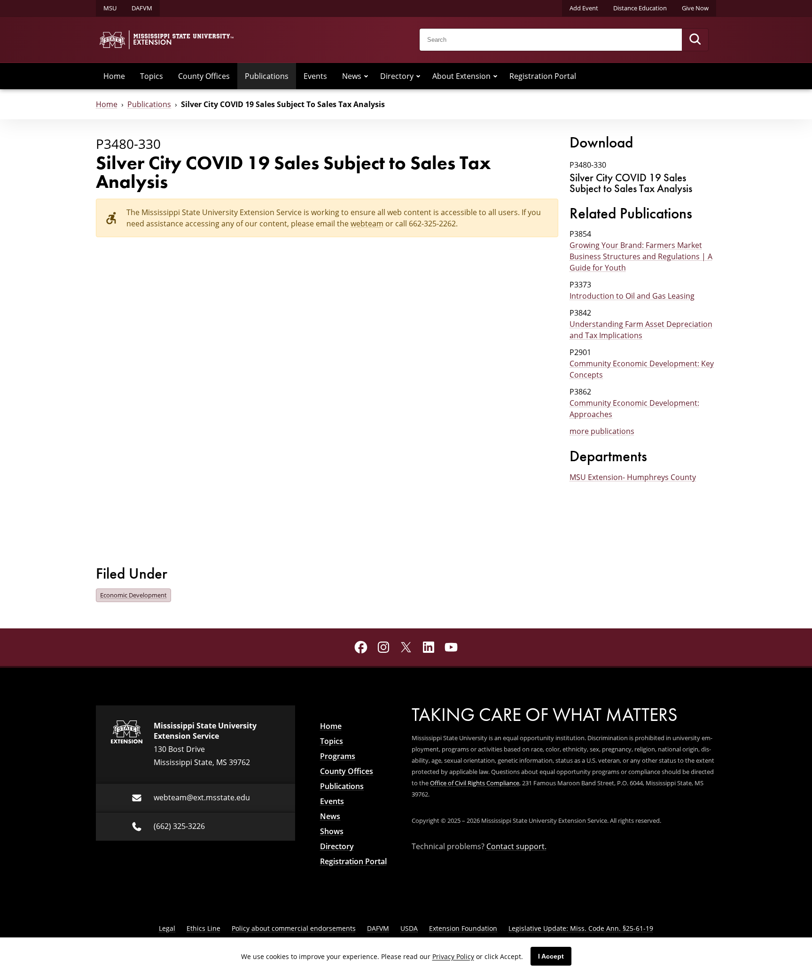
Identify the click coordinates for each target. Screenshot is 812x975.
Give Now (695, 8)
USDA (409, 928)
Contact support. (516, 846)
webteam (367, 223)
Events (315, 76)
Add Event (584, 8)
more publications (602, 431)
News (351, 76)
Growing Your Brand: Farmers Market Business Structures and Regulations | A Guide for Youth (641, 256)
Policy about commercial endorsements (294, 928)
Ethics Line (203, 928)
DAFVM (142, 8)
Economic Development (133, 595)
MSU (110, 8)
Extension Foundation (463, 928)
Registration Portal (542, 76)
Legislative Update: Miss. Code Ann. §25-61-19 (580, 928)
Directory (397, 76)
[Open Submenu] (366, 76)
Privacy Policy (453, 956)
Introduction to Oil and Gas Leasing (632, 296)
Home (114, 76)
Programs (337, 756)
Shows (332, 831)
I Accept (551, 956)
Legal (167, 928)
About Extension (461, 76)
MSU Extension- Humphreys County (633, 477)
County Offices (204, 76)
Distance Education (640, 8)
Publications (267, 76)
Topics (151, 76)
